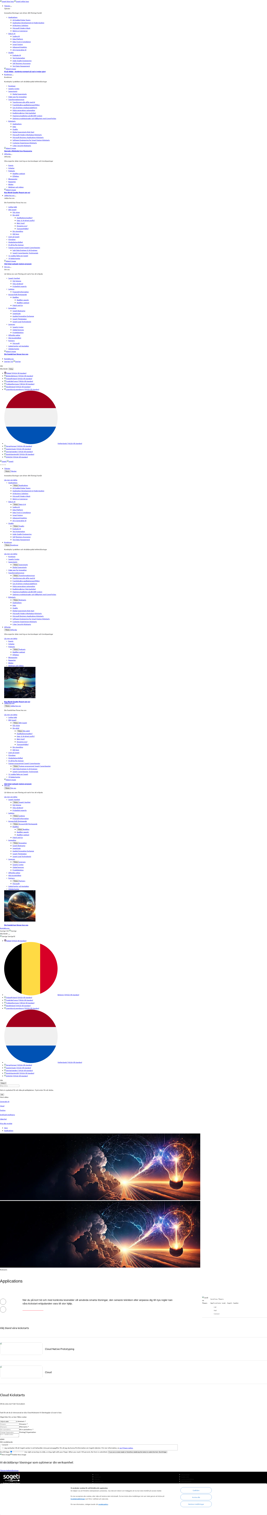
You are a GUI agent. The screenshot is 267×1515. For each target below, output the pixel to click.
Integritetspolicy (186, 1481)
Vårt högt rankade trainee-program (17, 264)
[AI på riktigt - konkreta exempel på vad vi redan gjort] (135, 68)
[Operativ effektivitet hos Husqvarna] (135, 148)
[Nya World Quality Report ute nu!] (135, 189)
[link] (14, 1)
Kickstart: (22, 1421)
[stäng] (3, 464)
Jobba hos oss (16, 706)
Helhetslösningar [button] (12, 1470)
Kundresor (14, 545)
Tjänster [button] (3, 1470)
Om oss (13, 788)
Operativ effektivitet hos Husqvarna (18, 151)
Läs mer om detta (10, 480)
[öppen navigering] (5, 464)
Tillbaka (7, 471)
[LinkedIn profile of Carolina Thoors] (211, 1313)
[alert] (89, 1410)
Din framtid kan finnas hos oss (16, 354)
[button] (11, 6)
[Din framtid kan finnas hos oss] (135, 351)
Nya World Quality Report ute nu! (17, 192)
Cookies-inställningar (187, 1479)
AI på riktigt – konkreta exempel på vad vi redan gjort (25, 71)
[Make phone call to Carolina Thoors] (211, 1307)
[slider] (17, 1452)
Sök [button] (1, 366)
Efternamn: (24, 1427)
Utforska (14, 630)
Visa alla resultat (6, 1123)
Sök (2, 1094)
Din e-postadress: (26, 1429)
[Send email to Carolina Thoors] (211, 1310)
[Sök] (1, 464)
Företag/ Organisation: (27, 1432)
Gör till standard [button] (20, 373)
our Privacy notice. (126, 1448)
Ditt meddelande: (6, 1442)
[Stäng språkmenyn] (9, 934)
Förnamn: (23, 1424)
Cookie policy (185, 1477)
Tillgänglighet (185, 1474)
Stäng (11, 369)
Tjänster (14, 471)
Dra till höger (5, 1452)
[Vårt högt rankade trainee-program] (135, 261)
